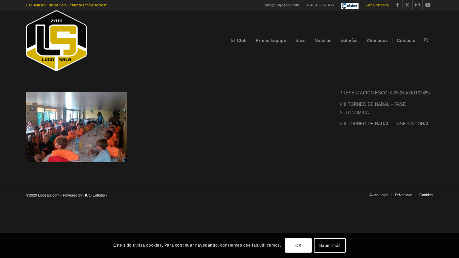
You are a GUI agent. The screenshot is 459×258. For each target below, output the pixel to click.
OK (298, 245)
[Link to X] (407, 5)
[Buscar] (426, 40)
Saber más (330, 245)
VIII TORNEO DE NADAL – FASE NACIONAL (384, 123)
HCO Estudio (94, 195)
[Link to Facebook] (397, 5)
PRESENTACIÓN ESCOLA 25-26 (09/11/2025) (384, 92)
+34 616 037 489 (320, 5)
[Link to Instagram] (417, 5)
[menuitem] (282, 5)
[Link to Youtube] (428, 5)
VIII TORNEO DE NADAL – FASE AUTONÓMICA (372, 108)
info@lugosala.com (282, 5)
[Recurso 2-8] (56, 40)
